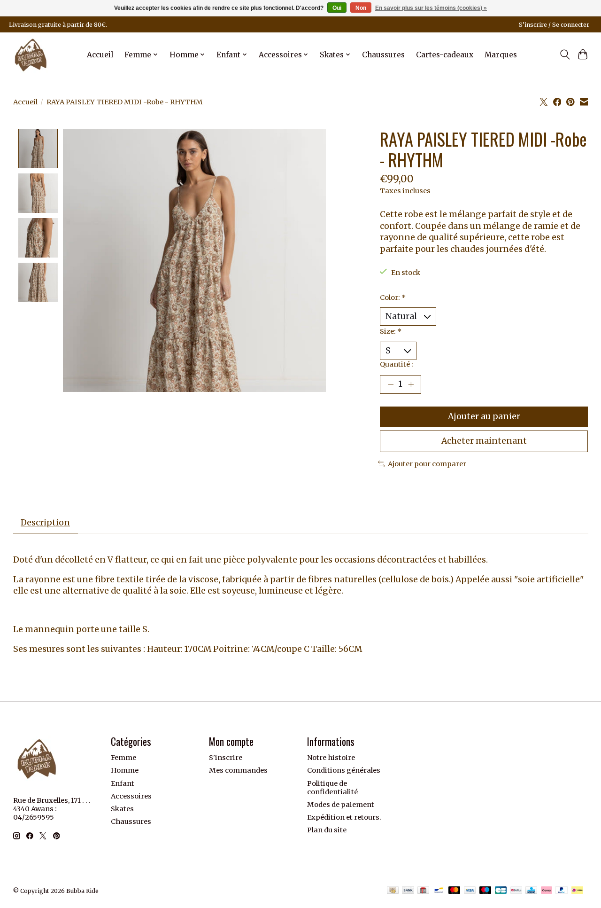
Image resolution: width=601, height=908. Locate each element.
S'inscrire (225, 757)
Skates (122, 809)
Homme (125, 770)
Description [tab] (45, 522)
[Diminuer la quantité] (390, 384)
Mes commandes (238, 770)
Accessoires (131, 796)
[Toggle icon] (564, 54)
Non (360, 8)
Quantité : (396, 364)
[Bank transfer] (408, 890)
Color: (393, 297)
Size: (390, 331)
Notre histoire (331, 757)
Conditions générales (343, 770)
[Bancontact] (439, 890)
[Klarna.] (546, 890)
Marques (501, 54)
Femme (123, 757)
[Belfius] (516, 890)
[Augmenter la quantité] (410, 384)
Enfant (122, 783)
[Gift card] (423, 890)
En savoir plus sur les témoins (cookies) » (431, 8)
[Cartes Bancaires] (501, 890)
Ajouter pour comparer (427, 464)
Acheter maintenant (484, 441)
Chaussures (383, 54)
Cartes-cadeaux (444, 54)
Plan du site (327, 830)
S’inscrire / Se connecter (554, 24)
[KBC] (531, 890)
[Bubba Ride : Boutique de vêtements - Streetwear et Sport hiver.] (30, 54)
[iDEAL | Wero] (577, 890)
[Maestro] (485, 890)
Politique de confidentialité (332, 787)
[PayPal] (561, 890)
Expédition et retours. (344, 817)
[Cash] (393, 890)
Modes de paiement (340, 804)
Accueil (100, 54)
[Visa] (470, 890)
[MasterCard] (454, 890)
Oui (336, 8)
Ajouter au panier (484, 416)
